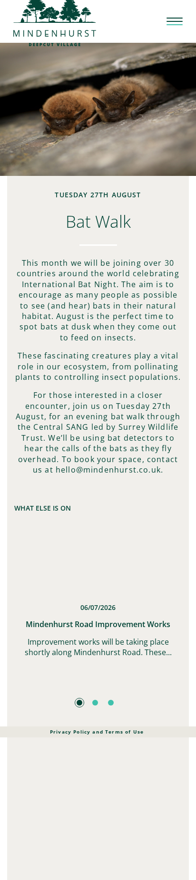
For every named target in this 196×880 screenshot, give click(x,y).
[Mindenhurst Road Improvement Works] (98, 562)
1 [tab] (79, 703)
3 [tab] (111, 703)
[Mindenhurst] (54, 20)
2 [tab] (95, 703)
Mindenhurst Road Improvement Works (98, 624)
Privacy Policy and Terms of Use (97, 731)
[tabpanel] (98, 607)
